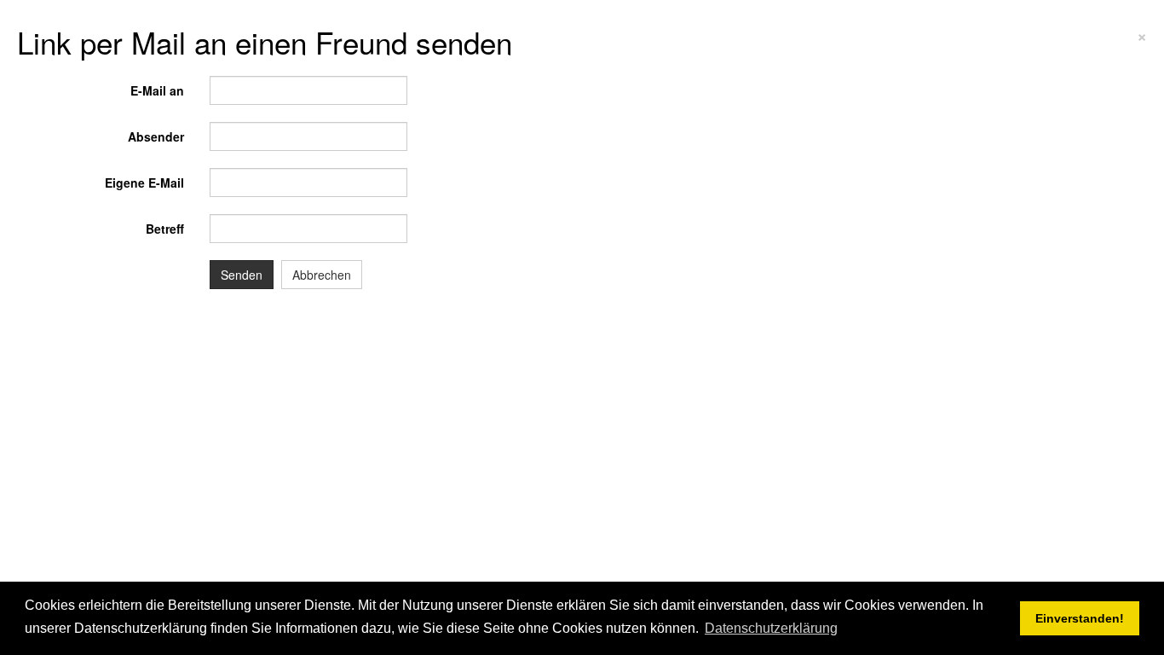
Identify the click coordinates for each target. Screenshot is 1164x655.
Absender (156, 136)
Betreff (165, 228)
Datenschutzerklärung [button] (771, 628)
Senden (241, 274)
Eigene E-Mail (144, 182)
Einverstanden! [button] (1079, 618)
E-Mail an (157, 90)
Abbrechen (321, 274)
